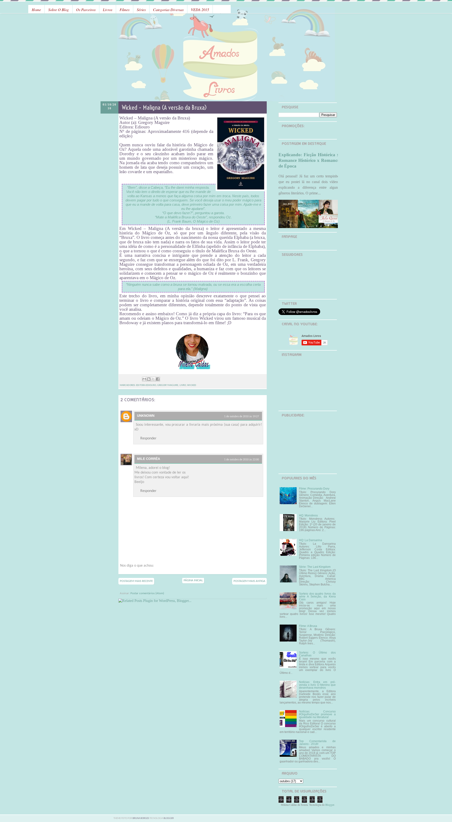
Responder (148, 438)
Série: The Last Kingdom (315, 566)
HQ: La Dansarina (310, 540)
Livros (107, 9)
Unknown (145, 415)
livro (183, 385)
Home (36, 9)
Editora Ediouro (146, 385)
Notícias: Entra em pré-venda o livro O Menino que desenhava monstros (317, 684)
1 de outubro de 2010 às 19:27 (241, 416)
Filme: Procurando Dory (314, 488)
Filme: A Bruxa (308, 626)
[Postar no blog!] (148, 379)
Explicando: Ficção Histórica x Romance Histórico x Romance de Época (308, 160)
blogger (169, 818)
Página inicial (193, 580)
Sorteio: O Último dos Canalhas (317, 654)
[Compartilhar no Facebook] (157, 379)
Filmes (124, 9)
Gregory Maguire (167, 385)
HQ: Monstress (308, 515)
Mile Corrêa (148, 459)
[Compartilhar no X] (153, 379)
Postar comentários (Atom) (147, 593)
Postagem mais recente (136, 581)
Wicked (191, 385)
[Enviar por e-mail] (144, 379)
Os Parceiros (86, 9)
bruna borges (141, 818)
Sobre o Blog (58, 9)
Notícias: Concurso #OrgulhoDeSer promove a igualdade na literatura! (317, 714)
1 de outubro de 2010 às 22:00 (241, 459)
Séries (141, 9)
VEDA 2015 (200, 9)
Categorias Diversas (168, 9)
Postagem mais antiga (249, 581)
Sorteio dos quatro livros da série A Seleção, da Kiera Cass (317, 596)
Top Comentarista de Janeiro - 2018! (317, 743)
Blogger (329, 804)
